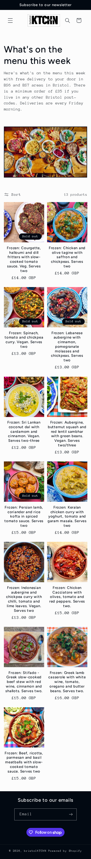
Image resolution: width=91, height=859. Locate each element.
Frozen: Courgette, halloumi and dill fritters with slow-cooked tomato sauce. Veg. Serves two (24, 259)
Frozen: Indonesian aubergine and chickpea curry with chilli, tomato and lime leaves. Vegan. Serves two (24, 599)
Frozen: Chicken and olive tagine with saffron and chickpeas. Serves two (67, 257)
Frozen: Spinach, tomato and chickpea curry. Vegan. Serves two (24, 340)
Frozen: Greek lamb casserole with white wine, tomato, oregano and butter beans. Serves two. (67, 682)
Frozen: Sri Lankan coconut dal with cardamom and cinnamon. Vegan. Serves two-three (24, 431)
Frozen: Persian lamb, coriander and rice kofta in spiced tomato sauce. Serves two (23, 516)
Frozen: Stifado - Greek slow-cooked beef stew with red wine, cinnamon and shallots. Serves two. (23, 682)
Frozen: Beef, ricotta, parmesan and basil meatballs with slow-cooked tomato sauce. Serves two (24, 762)
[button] (10, 20)
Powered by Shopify (65, 850)
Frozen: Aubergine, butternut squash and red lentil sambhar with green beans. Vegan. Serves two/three (67, 433)
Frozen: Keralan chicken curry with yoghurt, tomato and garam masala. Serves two (67, 516)
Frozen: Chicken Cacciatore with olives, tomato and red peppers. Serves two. (67, 597)
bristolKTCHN (35, 850)
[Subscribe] (70, 814)
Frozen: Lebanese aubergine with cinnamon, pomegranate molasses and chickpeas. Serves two (67, 347)
